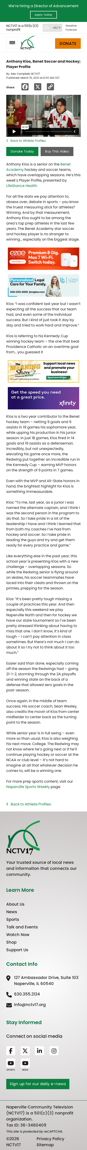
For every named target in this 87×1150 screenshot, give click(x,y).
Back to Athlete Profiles (28, 140)
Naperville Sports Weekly (28, 786)
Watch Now (17, 934)
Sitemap (45, 1145)
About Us (15, 904)
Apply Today (43, 15)
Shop (11, 942)
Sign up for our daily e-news (38, 1083)
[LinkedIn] (39, 1050)
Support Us (17, 950)
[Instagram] (54, 1050)
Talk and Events (22, 927)
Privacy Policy (50, 1139)
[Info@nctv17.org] (26, 1005)
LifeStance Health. (22, 185)
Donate (68, 43)
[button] (12, 43)
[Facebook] (10, 1050)
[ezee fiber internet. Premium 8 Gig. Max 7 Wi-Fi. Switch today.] (43, 258)
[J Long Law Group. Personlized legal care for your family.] (43, 285)
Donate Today (22, 151)
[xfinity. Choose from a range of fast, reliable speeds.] (43, 397)
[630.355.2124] (23, 994)
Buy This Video (57, 151)
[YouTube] (10, 1063)
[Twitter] (25, 1050)
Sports (12, 919)
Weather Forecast (71, 28)
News (11, 912)
